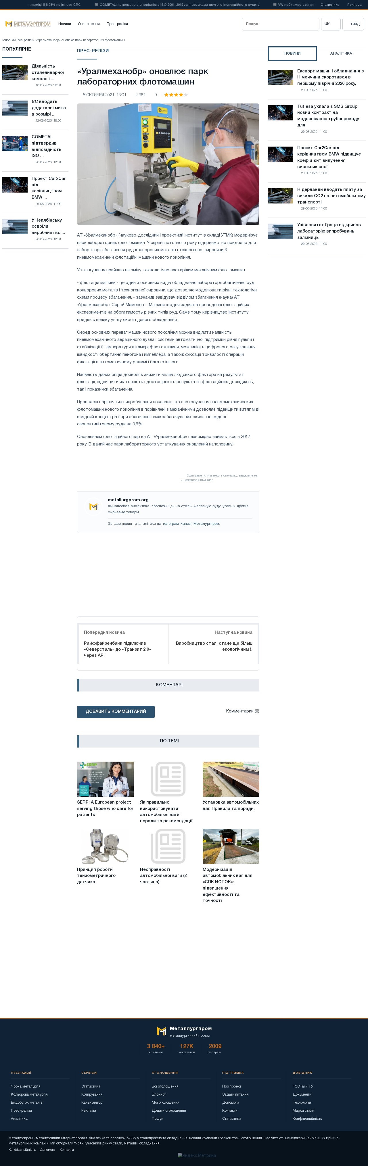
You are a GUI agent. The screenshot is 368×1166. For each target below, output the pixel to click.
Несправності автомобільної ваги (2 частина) (163, 876)
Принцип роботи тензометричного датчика (96, 876)
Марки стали (303, 1110)
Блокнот (159, 1094)
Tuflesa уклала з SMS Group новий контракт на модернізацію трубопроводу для (328, 116)
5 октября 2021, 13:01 (104, 95)
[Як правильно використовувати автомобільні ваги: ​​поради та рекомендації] (168, 779)
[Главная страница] (26, 24)
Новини (64, 24)
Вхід (355, 24)
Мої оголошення (165, 1102)
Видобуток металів (26, 1102)
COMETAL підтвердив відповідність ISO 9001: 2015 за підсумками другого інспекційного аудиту (165, 4)
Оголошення (89, 24)
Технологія (302, 1102)
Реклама (354, 4)
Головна (8, 40)
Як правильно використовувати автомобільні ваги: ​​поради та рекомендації (166, 811)
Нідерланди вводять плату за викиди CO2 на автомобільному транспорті (331, 196)
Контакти (229, 1110)
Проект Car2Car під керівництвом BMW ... (49, 188)
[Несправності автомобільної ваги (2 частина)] (168, 846)
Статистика (330, 4)
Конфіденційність (307, 1118)
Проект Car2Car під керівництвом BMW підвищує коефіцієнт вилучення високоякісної (329, 157)
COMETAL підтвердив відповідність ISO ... (46, 146)
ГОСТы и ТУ (303, 1086)
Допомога (230, 1102)
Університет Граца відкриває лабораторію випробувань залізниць (329, 231)
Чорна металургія (26, 1086)
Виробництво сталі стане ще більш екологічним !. (214, 646)
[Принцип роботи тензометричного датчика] (105, 846)
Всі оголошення (165, 1086)
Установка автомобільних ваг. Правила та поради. (231, 805)
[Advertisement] (168, 573)
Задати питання (235, 1094)
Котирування (92, 1094)
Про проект (231, 1086)
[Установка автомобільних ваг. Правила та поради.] (231, 779)
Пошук (157, 1118)
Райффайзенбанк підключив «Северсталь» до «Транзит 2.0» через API (117, 649)
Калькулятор (91, 1102)
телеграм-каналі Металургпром (190, 524)
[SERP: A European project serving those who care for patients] (105, 779)
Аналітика (19, 1118)
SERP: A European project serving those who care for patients (105, 808)
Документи (302, 1094)
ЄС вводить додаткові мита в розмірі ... (49, 108)
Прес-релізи (117, 24)
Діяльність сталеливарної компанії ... (48, 72)
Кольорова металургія (29, 1094)
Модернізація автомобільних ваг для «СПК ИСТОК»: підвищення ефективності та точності (227, 885)
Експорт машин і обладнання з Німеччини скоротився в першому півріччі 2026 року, (330, 77)
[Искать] (313, 24)
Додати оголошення (169, 1110)
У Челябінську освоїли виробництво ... (48, 226)
